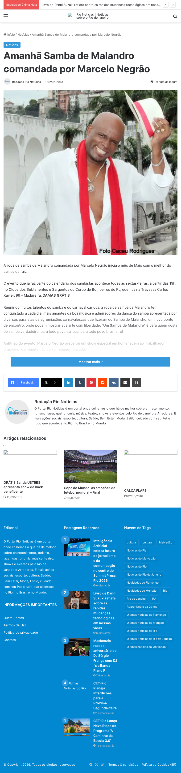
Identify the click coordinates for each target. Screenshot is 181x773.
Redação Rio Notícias (26, 82)
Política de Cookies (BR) (158, 764)
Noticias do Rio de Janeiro (144, 574)
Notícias (23, 34)
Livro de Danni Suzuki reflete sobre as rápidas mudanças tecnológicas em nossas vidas (106, 5)
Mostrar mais (89, 362)
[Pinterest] (91, 382)
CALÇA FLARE (135, 490)
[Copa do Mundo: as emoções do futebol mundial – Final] (90, 466)
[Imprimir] (136, 382)
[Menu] (6, 18)
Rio (165, 590)
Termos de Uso (15, 625)
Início (10, 34)
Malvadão (165, 542)
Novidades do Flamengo (143, 582)
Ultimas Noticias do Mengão (145, 622)
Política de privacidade (21, 632)
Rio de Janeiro (136, 598)
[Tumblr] (80, 382)
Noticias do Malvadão (141, 558)
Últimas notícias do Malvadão (146, 647)
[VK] (114, 382)
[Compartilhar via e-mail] (125, 382)
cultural (147, 542)
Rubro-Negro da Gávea (142, 606)
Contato (10, 640)
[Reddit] (102, 382)
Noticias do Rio (137, 566)
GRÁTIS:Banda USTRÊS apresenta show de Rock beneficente (23, 486)
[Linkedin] (68, 382)
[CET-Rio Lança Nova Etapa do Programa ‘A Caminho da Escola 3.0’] (77, 727)
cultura (131, 542)
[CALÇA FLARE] (150, 468)
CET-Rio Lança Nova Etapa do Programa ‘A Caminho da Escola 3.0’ (105, 731)
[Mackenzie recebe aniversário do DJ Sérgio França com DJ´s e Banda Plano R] (77, 647)
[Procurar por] (175, 18)
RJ (154, 598)
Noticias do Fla (136, 550)
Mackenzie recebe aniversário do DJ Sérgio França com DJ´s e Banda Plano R (105, 655)
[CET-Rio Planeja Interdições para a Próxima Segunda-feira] (77, 690)
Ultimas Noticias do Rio (142, 630)
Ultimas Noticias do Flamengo (146, 614)
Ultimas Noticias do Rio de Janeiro (149, 639)
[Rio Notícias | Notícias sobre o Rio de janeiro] (90, 16)
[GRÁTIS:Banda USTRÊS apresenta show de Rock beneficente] (30, 464)
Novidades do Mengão (141, 590)
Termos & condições (123, 764)
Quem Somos (14, 618)
